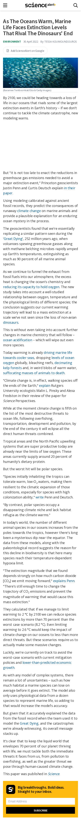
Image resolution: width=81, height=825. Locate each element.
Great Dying (13, 238)
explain (44, 385)
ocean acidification (17, 340)
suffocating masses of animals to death (34, 373)
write (40, 497)
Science (53, 774)
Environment (12, 41)
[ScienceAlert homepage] (40, 5)
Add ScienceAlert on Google (27, 51)
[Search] (75, 5)
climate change (29, 210)
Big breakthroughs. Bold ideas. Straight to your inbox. (41, 789)
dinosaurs (10, 322)
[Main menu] (6, 5)
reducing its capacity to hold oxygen (31, 287)
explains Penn (64, 580)
